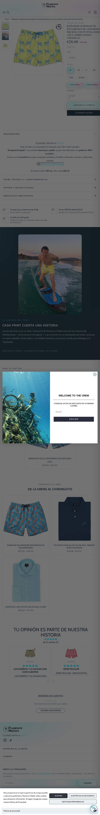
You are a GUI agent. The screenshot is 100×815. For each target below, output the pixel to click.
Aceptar (58, 796)
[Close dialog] (94, 374)
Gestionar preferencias (73, 802)
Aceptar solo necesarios (82, 796)
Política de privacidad (12, 811)
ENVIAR (73, 419)
